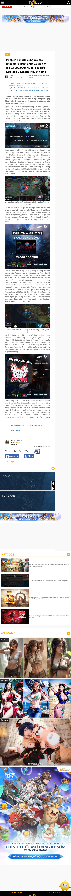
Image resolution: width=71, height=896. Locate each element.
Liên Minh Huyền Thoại (18, 425)
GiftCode (7, 554)
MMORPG (19, 441)
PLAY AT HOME (15, 430)
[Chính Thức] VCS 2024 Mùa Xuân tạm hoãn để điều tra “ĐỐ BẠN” (29, 88)
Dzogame (17, 442)
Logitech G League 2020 (37, 425)
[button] (53, 488)
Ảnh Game (8, 633)
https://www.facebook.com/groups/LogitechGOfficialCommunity (28, 417)
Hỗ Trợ (19, 892)
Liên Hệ (13, 892)
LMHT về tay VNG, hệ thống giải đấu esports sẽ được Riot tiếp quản (29, 90)
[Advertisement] (35, 38)
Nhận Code (49, 565)
